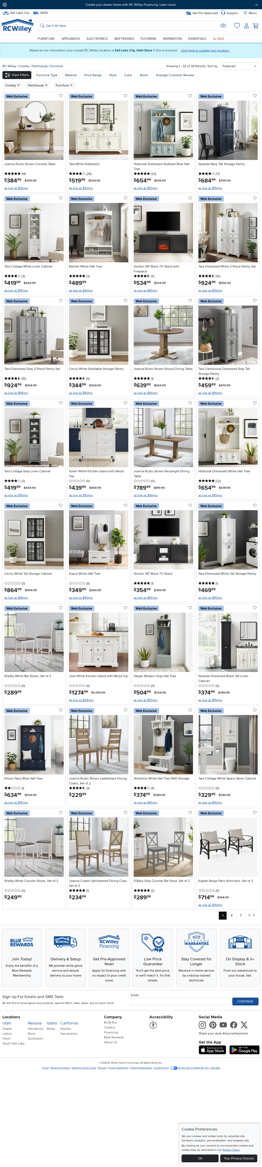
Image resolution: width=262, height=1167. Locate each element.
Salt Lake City (19, 12)
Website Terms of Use (84, 1068)
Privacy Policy (231, 1150)
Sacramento (68, 1034)
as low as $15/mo (16, 188)
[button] (30, 4)
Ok (200, 1158)
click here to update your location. (205, 51)
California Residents (141, 1068)
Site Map (215, 1068)
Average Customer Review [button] (175, 75)
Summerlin (35, 1039)
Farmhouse (40, 66)
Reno (31, 1034)
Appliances (71, 39)
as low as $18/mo (16, 598)
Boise (51, 1029)
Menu (253, 13)
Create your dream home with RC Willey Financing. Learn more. (131, 5)
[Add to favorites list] (60, 96)
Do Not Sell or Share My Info (193, 1068)
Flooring (148, 39)
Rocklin (65, 1029)
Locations (11, 1017)
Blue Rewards (114, 1037)
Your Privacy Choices (239, 1158)
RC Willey (9, 66)
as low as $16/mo (145, 495)
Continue (245, 1001)
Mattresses (124, 39)
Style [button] (112, 75)
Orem (6, 1039)
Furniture (46, 39)
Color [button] (128, 75)
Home (45, 1068)
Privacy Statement (118, 1068)
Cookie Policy (161, 1068)
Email (135, 995)
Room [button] (144, 75)
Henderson (36, 1029)
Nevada (35, 1023)
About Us (110, 1042)
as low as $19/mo (210, 291)
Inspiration (172, 39)
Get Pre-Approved (205, 13)
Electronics (97, 39)
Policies (102, 1068)
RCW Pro (110, 1023)
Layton (7, 1034)
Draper (7, 1029)
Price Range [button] (93, 75)
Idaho (52, 1023)
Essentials (197, 39)
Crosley (24, 66)
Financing (111, 1032)
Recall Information (60, 1068)
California (69, 1023)
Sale (220, 39)
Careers (109, 1027)
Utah (6, 1023)
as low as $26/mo (81, 700)
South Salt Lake (13, 1043)
